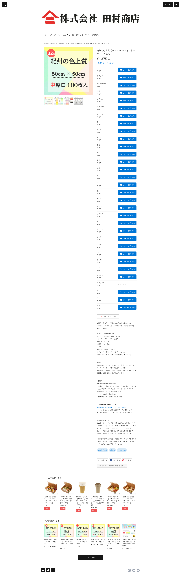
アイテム (57, 35)
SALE (87, 35)
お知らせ (79, 35)
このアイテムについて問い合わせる (113, 466)
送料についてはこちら (107, 63)
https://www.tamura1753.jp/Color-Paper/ (111, 407)
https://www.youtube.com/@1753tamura (133, 570)
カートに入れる (129, 70)
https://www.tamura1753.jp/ (138, 570)
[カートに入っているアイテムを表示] (176, 4)
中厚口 (72, 43)
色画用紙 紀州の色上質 (59, 43)
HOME (46, 43)
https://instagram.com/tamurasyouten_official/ (129, 570)
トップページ (46, 35)
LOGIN (168, 5)
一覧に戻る (90, 557)
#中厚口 (112, 450)
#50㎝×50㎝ (122, 450)
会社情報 (95, 35)
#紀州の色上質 (102, 450)
